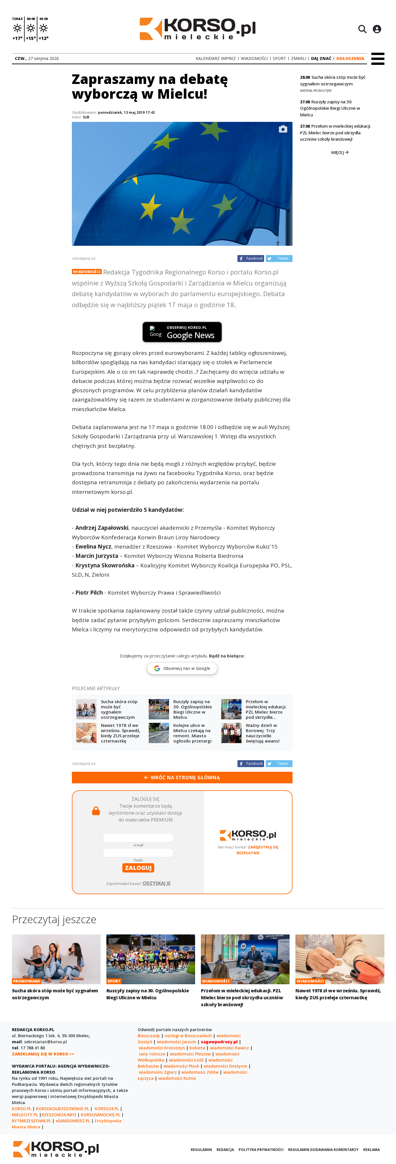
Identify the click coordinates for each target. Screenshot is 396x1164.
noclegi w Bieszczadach (188, 1035)
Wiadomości (87, 271)
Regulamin (201, 1149)
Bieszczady (149, 1035)
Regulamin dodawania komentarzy (323, 1149)
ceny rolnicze (152, 1054)
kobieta (197, 1048)
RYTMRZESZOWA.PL (31, 1120)
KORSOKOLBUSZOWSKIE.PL (62, 1108)
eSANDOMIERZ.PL (73, 1120)
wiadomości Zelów (200, 1072)
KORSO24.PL (107, 1108)
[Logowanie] (377, 29)
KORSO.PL (21, 1108)
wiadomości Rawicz (229, 1048)
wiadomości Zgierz (158, 1072)
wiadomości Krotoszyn (162, 1048)
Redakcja (225, 1149)
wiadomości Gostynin (225, 1066)
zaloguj (138, 868)
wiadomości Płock (181, 1066)
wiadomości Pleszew (190, 1054)
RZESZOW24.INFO (58, 1114)
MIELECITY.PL (25, 1114)
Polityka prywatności (261, 1149)
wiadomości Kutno (177, 1078)
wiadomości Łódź (186, 1060)
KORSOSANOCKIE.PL (100, 1114)
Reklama (371, 1149)
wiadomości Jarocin (176, 1041)
